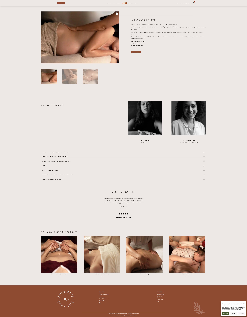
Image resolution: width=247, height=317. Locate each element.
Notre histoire (160, 294)
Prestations (116, 3)
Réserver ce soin (136, 52)
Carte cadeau (160, 299)
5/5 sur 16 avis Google (123, 217)
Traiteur (109, 3)
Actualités (137, 3)
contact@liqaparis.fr (104, 294)
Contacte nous (180, 2)
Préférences (241, 313)
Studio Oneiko (134, 315)
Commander (61, 3)
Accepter (225, 313)
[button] (117, 13)
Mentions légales (112, 313)
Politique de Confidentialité (133, 313)
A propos (130, 3)
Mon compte (188, 2)
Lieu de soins (160, 296)
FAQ (158, 301)
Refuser (233, 313)
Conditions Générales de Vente (121, 313)
